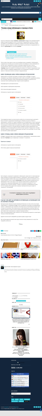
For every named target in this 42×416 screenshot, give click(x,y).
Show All (26, 401)
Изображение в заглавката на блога (18, 21)
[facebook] (34, 1)
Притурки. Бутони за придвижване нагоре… (18, 378)
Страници (6, 25)
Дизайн (9, 21)
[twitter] (36, 1)
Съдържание (11, 52)
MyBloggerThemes (16, 407)
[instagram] (38, 1)
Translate (16, 297)
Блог (30, 21)
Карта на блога (14, 401)
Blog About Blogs (21, 4)
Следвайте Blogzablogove (21, 300)
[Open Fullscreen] (40, 15)
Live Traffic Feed (20, 373)
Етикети (21, 399)
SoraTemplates (6, 407)
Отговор (5, 271)
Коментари (21, 401)
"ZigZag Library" (21, 348)
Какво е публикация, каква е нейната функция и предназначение (16, 53)
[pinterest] (40, 1)
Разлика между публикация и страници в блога (28, 259)
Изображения (26, 399)
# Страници (6, 230)
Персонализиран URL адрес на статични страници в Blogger (29, 249)
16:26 (5, 267)
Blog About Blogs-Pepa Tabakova (9, 408)
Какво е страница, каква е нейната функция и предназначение (16, 55)
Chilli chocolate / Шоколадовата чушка (12, 266)
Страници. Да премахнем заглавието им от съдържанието (10, 248)
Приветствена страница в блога (6, 259)
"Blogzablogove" (25, 347)
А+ (21, 304)
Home (3, 25)
